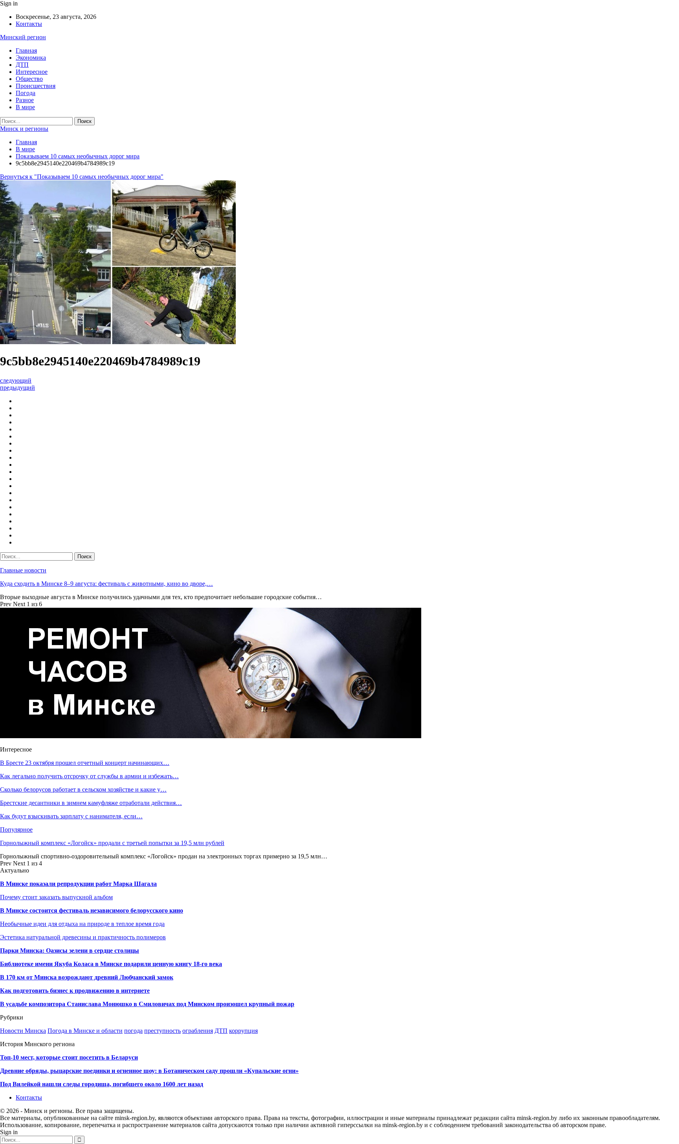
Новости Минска (23, 1030)
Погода (25, 93)
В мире (25, 107)
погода (133, 1030)
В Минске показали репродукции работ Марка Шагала (78, 883)
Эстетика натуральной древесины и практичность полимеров (83, 937)
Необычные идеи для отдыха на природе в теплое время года (82, 923)
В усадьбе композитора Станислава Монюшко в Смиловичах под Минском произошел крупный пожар (147, 1004)
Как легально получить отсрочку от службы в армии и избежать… (89, 776)
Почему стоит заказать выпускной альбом (56, 897)
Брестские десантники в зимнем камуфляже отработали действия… (91, 802)
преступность (162, 1030)
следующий (15, 380)
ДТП (22, 64)
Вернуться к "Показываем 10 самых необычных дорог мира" (81, 176)
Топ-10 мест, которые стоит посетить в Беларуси (69, 1057)
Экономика (31, 57)
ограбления (197, 1030)
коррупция (243, 1030)
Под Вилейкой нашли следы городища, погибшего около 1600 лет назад (101, 1084)
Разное (25, 100)
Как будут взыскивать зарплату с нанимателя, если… (71, 816)
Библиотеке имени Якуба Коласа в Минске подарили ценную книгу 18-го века (111, 964)
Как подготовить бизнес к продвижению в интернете (75, 990)
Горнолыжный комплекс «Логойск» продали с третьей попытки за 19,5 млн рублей (112, 843)
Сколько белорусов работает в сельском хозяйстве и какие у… (83, 789)
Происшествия (35, 85)
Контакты (29, 23)
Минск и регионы (24, 128)
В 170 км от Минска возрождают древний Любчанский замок (86, 977)
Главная (26, 50)
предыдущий (17, 387)
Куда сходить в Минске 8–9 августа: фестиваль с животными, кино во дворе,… (106, 583)
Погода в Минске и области (85, 1030)
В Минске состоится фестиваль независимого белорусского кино (91, 910)
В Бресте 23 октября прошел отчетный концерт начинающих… (84, 762)
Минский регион (23, 37)
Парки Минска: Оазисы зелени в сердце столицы (69, 950)
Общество (29, 78)
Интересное (32, 71)
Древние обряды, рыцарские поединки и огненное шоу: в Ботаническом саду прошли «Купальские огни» (149, 1070)
